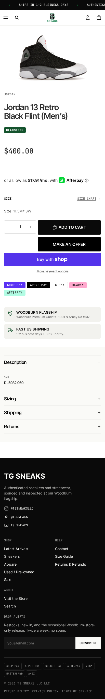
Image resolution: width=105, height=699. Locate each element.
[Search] (16, 17)
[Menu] (5, 17)
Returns (11, 426)
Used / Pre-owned (19, 572)
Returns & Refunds (70, 564)
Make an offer (69, 244)
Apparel (10, 564)
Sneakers (12, 556)
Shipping (13, 412)
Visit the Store (16, 598)
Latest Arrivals (16, 549)
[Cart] (98, 17)
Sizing (10, 398)
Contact (61, 549)
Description (15, 362)
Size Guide (64, 556)
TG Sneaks (24, 476)
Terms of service (77, 691)
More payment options (53, 271)
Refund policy (16, 691)
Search (10, 606)
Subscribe (88, 643)
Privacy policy (45, 691)
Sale (7, 579)
